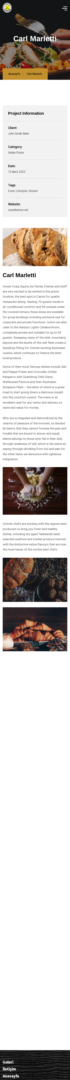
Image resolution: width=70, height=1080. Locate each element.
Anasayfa (14, 74)
